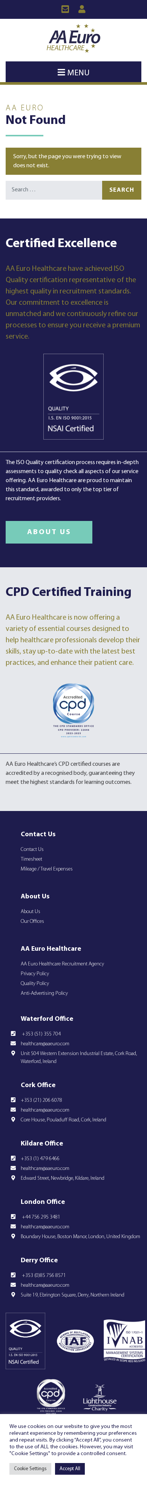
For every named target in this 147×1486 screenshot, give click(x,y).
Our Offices (32, 921)
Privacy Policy (35, 974)
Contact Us (32, 849)
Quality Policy (35, 984)
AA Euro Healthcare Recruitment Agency (62, 964)
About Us (49, 532)
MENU (77, 73)
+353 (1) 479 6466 (40, 1159)
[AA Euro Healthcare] (73, 38)
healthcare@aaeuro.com (45, 1044)
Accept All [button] (70, 1468)
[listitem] (73, 773)
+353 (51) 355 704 (41, 1034)
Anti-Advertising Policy (44, 993)
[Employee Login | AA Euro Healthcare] (82, 9)
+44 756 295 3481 (40, 1217)
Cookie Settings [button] (30, 1468)
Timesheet (31, 859)
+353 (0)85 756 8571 (43, 1275)
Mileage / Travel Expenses (47, 869)
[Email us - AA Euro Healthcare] (65, 9)
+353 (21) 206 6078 (41, 1100)
